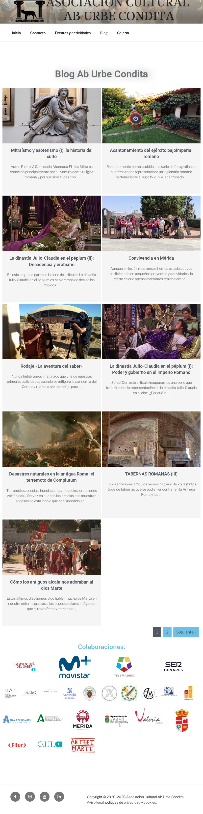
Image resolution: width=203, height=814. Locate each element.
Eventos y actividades (73, 33)
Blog (104, 33)
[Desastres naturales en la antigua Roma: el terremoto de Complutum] (51, 443)
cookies (150, 802)
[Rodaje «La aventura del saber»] (51, 336)
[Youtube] (45, 797)
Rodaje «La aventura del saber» (52, 366)
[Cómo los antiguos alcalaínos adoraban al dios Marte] (51, 552)
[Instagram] (30, 797)
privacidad (132, 802)
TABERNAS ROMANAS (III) (151, 473)
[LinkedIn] (59, 797)
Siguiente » (186, 632)
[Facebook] (15, 797)
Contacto (38, 33)
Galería (123, 33)
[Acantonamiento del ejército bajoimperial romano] (151, 120)
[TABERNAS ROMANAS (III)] (151, 443)
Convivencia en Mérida (151, 258)
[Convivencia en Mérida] (151, 228)
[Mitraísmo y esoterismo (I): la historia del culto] (51, 120)
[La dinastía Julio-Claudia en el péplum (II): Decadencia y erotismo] (51, 228)
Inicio (16, 33)
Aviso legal (95, 802)
